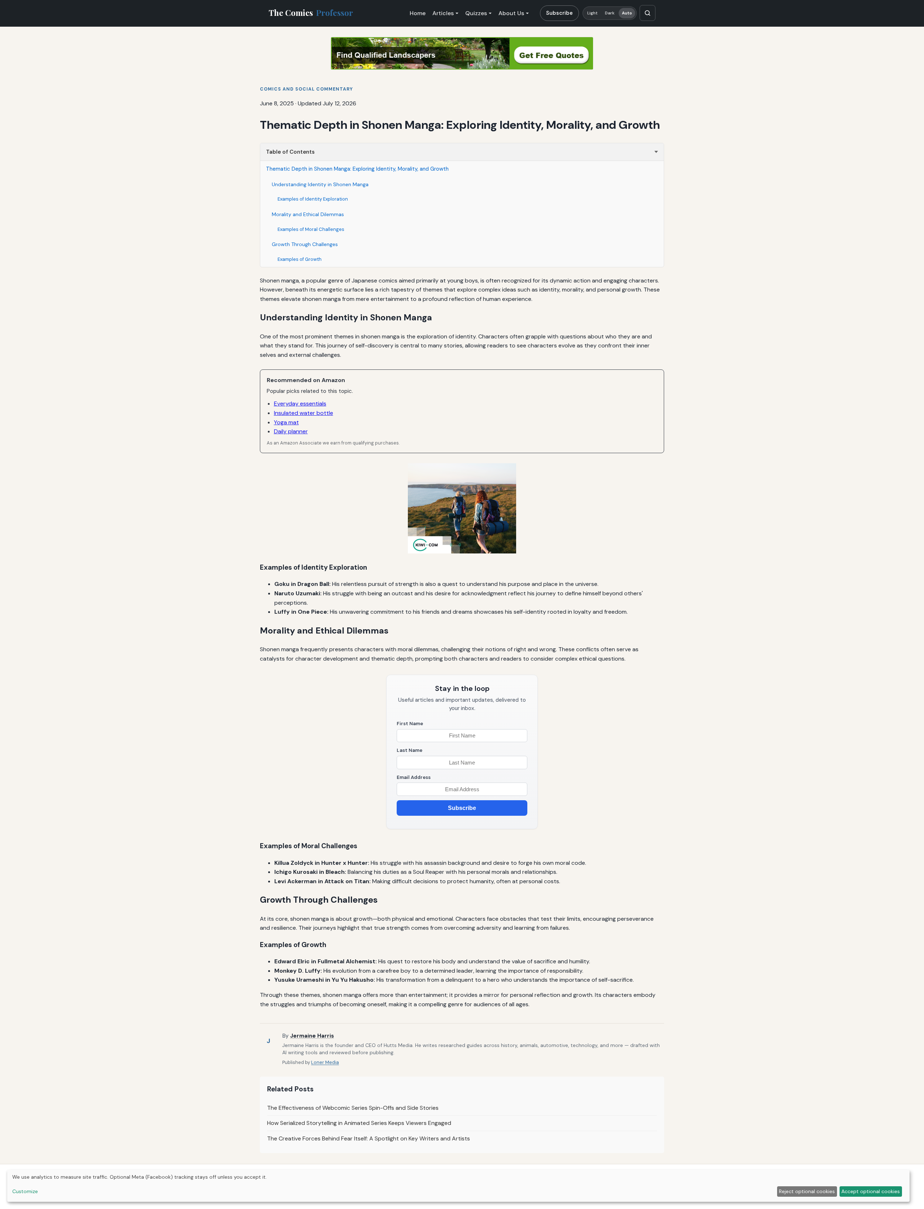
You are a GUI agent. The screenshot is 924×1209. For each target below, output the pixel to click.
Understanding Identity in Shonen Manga (320, 184)
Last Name (409, 750)
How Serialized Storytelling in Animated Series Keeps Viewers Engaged (359, 1123)
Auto (627, 13)
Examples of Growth (300, 259)
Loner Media (325, 1062)
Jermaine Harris (312, 1035)
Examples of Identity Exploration (313, 199)
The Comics (311, 12)
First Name (410, 723)
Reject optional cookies (807, 1191)
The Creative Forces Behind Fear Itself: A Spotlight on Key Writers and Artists (368, 1138)
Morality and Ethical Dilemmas (308, 214)
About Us (511, 13)
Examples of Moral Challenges (311, 229)
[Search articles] (647, 13)
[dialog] (458, 1186)
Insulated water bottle (303, 413)
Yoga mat (286, 422)
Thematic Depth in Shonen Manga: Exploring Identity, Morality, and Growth (357, 168)
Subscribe (559, 13)
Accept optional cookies (870, 1191)
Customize (25, 1191)
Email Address (414, 777)
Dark (610, 13)
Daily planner (291, 431)
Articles (443, 13)
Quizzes (476, 13)
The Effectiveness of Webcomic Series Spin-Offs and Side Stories (353, 1108)
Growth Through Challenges (305, 244)
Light (592, 13)
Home (418, 13)
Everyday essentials (300, 403)
